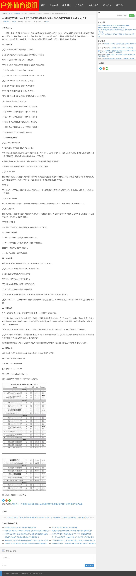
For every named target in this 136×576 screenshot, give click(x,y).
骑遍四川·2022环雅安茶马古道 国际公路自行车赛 (112, 28)
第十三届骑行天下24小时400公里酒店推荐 (121, 48)
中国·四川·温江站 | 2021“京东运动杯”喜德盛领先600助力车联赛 (28, 517)
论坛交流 (107, 5)
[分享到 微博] (6, 500)
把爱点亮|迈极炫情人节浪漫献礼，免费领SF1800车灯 (119, 58)
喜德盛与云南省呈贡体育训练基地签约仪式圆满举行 (22, 537)
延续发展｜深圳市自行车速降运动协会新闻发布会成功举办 (117, 44)
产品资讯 (79, 5)
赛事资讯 (54, 5)
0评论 (47, 21)
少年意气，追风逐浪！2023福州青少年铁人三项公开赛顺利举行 (73, 537)
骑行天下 (15, 504)
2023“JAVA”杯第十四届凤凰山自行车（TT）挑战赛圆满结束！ (72, 534)
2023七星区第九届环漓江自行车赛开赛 (64, 527)
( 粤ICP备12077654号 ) (36, 573)
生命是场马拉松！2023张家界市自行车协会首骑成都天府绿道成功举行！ (116, 55)
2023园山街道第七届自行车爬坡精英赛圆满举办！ (21, 527)
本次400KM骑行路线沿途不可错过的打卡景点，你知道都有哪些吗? (117, 30)
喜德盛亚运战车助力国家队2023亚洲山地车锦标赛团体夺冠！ (72, 531)
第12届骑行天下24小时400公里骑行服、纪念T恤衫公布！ (70, 517)
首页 (43, 5)
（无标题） (101, 32)
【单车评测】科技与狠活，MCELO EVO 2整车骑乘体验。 (114, 25)
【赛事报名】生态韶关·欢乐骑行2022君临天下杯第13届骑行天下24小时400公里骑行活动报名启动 (117, 51)
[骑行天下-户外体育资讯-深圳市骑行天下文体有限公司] (19, 5)
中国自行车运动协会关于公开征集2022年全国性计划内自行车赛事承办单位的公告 (44, 18)
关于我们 (120, 5)
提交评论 (90, 565)
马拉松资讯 (93, 5)
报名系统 (66, 5)
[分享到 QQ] (3, 500)
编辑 (14, 21)
